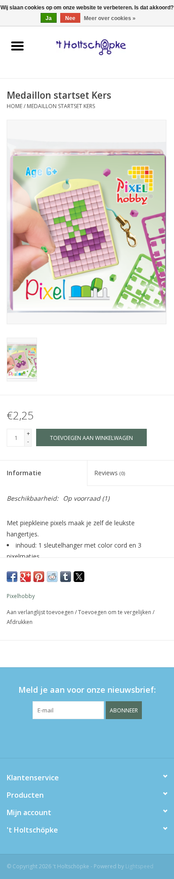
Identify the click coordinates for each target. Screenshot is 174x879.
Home (14, 106)
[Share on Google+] (25, 576)
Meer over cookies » (110, 18)
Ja (49, 18)
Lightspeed (139, 866)
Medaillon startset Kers (61, 106)
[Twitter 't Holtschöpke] (87, 737)
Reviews (109, 473)
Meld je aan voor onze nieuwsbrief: (87, 690)
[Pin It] (38, 576)
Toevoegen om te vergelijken (115, 612)
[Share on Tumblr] (65, 576)
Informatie (24, 473)
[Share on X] (79, 576)
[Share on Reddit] (52, 576)
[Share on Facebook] (12, 576)
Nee (70, 18)
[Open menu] (17, 45)
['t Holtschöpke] (104, 46)
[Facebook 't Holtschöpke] (71, 737)
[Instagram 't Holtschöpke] (103, 737)
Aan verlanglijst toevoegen (41, 612)
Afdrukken (20, 622)
